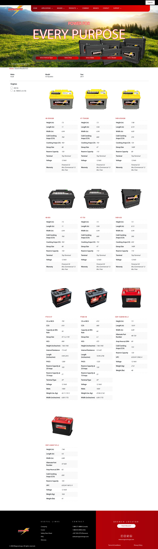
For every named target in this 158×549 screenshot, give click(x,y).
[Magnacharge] (16, 11)
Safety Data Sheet (46, 533)
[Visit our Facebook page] (121, 536)
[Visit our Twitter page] (128, 536)
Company (85, 8)
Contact (106, 8)
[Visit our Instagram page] (124, 536)
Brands (59, 8)
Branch (96, 8)
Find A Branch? (126, 526)
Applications (46, 8)
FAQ (42, 537)
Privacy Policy (138, 545)
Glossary (43, 540)
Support (116, 8)
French (150, 2)
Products (72, 8)
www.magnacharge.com (126, 539)
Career (43, 530)
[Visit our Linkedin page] (131, 536)
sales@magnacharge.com (20, 64)
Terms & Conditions (114, 545)
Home (35, 8)
